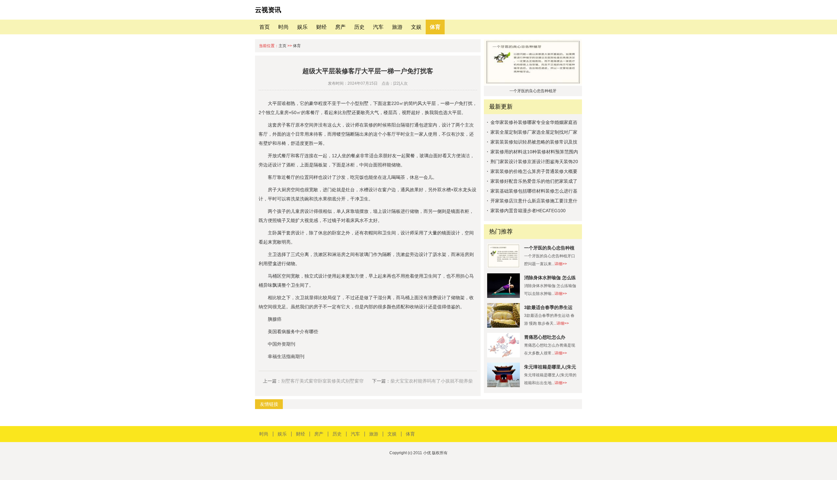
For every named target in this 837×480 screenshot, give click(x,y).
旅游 (397, 27)
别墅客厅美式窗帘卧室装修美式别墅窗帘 (322, 381)
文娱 (416, 27)
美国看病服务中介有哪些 (293, 331)
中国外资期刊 (281, 344)
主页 (282, 45)
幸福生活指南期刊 (286, 356)
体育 (435, 27)
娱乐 (302, 27)
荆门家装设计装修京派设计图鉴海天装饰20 (534, 161)
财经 (321, 27)
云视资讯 (268, 9)
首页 (264, 27)
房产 (340, 27)
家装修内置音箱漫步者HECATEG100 (528, 210)
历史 (359, 27)
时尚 (283, 27)
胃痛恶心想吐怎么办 (544, 337)
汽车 (378, 27)
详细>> (561, 264)
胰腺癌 (275, 319)
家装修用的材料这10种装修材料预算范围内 (534, 151)
